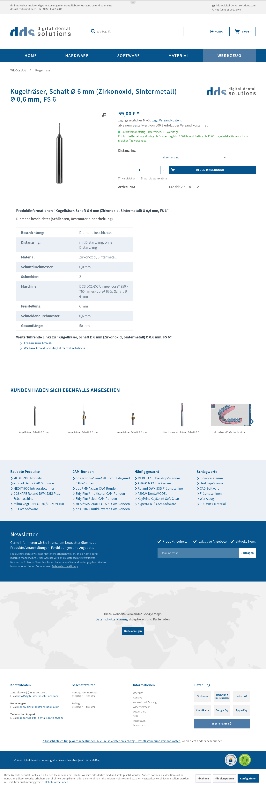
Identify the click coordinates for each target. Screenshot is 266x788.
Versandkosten (171, 741)
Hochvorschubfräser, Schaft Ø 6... (182, 432)
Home (31, 55)
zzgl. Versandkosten (166, 120)
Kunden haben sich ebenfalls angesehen (65, 390)
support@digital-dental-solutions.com (40, 717)
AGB (135, 716)
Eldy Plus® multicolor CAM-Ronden (100, 493)
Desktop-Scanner (212, 483)
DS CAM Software (25, 509)
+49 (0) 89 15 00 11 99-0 (228, 9)
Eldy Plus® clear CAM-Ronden (96, 498)
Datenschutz (139, 711)
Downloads (139, 725)
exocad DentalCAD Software (33, 483)
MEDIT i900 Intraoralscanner (33, 488)
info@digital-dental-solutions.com (236, 5)
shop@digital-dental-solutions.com (38, 707)
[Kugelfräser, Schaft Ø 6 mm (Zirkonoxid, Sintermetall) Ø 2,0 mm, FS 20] (133, 414)
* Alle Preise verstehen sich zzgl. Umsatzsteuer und (102, 741)
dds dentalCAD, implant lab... (231, 432)
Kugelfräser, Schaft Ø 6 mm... (34, 432)
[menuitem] (136, 31)
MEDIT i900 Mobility (27, 478)
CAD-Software (209, 488)
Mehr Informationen (56, 782)
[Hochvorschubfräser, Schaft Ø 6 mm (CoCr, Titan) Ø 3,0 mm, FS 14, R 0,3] (182, 414)
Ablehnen (203, 778)
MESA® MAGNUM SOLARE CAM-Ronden (103, 504)
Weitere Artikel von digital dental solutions (54, 348)
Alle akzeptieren (224, 778)
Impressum (139, 720)
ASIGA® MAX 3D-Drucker (154, 483)
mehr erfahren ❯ (222, 723)
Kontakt (137, 697)
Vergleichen (129, 178)
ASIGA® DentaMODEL (152, 493)
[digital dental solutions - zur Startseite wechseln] (40, 31)
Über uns (138, 693)
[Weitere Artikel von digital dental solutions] (231, 98)
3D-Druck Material (213, 504)
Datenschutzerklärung (65, 566)
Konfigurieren (248, 778)
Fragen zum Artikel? (37, 343)
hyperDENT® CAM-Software (157, 504)
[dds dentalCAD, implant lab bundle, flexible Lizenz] (231, 414)
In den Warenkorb (210, 170)
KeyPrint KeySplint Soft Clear (158, 498)
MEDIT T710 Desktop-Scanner (159, 478)
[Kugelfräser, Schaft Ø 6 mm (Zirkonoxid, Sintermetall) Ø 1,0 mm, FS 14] (84, 414)
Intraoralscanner (212, 478)
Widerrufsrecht (141, 707)
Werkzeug (207, 498)
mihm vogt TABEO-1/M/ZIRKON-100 (38, 504)
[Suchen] (93, 31)
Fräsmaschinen (211, 493)
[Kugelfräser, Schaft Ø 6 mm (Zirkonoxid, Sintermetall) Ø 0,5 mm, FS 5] (35, 414)
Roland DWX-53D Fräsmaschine (160, 488)
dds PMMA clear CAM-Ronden (97, 488)
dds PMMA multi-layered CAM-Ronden (103, 509)
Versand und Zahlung (145, 702)
